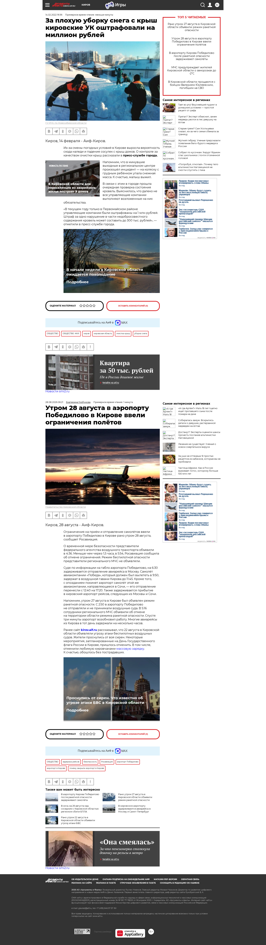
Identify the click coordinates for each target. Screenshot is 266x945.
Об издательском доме (84, 879)
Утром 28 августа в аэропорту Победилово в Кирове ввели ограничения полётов (192, 41)
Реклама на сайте (81, 883)
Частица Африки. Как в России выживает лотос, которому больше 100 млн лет (198, 471)
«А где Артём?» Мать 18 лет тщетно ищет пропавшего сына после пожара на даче (198, 411)
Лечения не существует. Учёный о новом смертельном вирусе (197, 445)
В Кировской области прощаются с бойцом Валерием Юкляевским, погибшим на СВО (191, 85)
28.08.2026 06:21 (54, 402)
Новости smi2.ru (57, 391)
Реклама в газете (106, 883)
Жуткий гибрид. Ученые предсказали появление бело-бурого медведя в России (199, 143)
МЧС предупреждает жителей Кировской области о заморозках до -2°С (191, 70)
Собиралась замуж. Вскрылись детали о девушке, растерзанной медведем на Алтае (197, 423)
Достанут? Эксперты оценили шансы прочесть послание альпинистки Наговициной (199, 435)
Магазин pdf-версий (165, 879)
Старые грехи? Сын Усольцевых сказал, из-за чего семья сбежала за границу (198, 131)
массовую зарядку (130, 648)
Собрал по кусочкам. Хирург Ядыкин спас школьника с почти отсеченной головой (199, 155)
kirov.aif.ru (89, 630)
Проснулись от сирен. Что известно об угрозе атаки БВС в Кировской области (105, 700)
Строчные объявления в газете (138, 883)
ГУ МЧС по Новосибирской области (65, 123)
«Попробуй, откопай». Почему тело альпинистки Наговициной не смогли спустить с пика (198, 167)
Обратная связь (190, 879)
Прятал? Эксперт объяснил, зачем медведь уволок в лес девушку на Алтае (197, 119)
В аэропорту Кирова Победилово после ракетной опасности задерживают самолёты (191, 56)
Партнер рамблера (102, 932)
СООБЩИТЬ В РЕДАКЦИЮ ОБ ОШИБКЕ (179, 883)
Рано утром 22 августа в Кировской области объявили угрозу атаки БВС (78, 820)
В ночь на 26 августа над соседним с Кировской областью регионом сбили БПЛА (80, 808)
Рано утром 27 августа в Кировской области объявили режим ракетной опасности (192, 27)
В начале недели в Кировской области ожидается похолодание (104, 272)
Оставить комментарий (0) (133, 306)
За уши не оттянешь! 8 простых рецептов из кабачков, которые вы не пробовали (199, 459)
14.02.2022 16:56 (53, 14)
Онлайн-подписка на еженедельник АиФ (126, 879)
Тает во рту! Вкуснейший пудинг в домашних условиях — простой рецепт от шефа (197, 107)
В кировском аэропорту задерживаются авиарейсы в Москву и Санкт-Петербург (134, 808)
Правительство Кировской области (65, 507)
